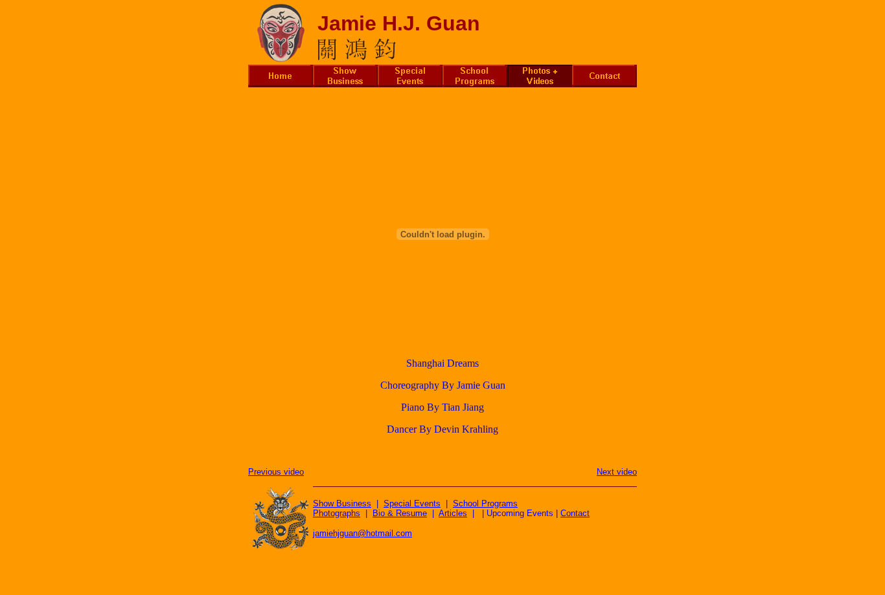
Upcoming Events (520, 513)
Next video (617, 472)
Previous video (276, 472)
